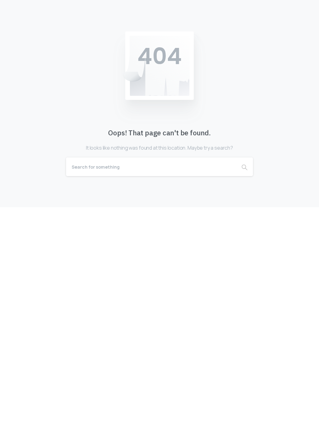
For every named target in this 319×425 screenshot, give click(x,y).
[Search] (244, 166)
